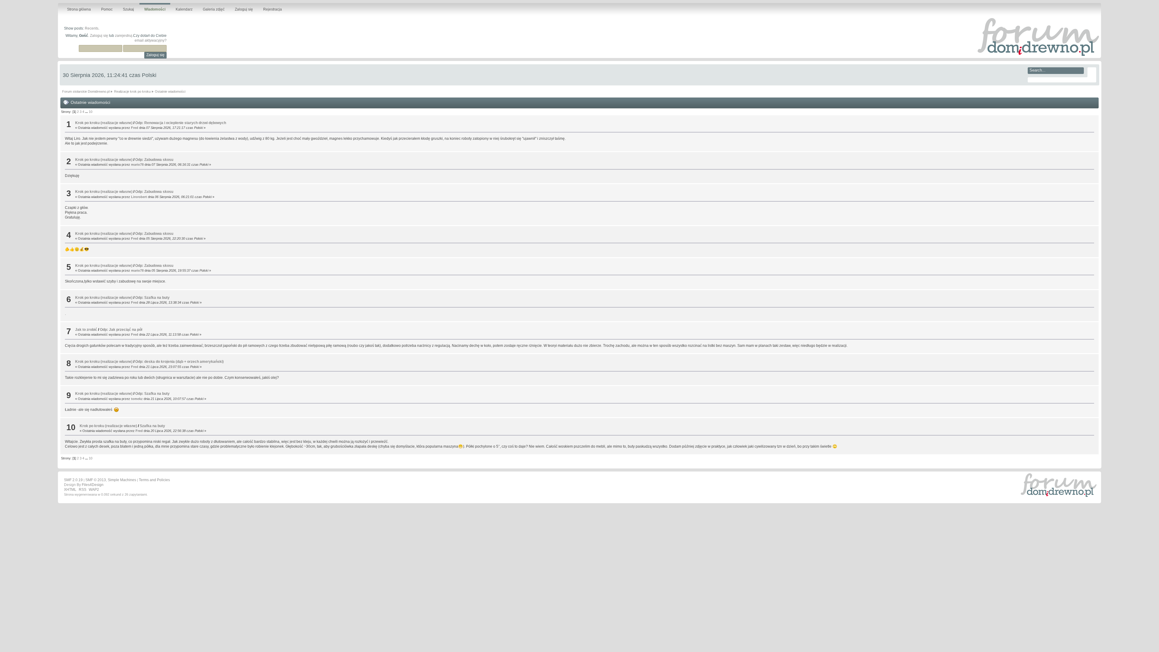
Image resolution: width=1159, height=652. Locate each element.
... (87, 111)
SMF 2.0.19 (73, 480)
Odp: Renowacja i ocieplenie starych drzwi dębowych (180, 123)
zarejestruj (123, 36)
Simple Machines (122, 480)
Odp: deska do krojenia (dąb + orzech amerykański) (179, 362)
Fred (134, 127)
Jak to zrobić (86, 330)
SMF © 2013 (95, 480)
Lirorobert (139, 197)
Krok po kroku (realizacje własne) (104, 123)
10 (90, 111)
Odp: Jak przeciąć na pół (121, 330)
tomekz (137, 399)
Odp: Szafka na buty (152, 298)
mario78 (137, 164)
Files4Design (93, 485)
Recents (91, 28)
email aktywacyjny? (151, 40)
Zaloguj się (99, 36)
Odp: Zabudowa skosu (154, 160)
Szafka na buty (152, 426)
